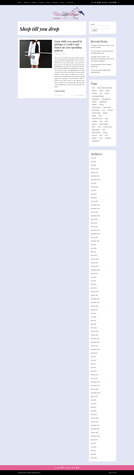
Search (93, 24)
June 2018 (93, 317)
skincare (105, 132)
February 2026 (95, 169)
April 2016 (93, 411)
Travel (62, 2)
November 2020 (95, 241)
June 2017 (93, 360)
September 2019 (95, 270)
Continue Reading (60, 91)
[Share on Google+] (83, 95)
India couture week (97, 118)
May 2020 (93, 252)
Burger (108, 90)
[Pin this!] (81, 95)
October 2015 (94, 432)
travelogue (108, 138)
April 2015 (93, 454)
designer (94, 104)
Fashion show (107, 107)
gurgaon (105, 113)
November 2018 (95, 302)
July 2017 (93, 356)
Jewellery (94, 121)
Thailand (94, 138)
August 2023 (94, 219)
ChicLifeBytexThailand (98, 96)
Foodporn (110, 110)
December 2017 (95, 338)
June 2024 (93, 194)
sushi (106, 135)
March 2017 (94, 371)
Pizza (99, 127)
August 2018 (94, 309)
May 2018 (93, 320)
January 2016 (94, 421)
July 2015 (93, 443)
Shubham (104, 2)
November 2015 (95, 429)
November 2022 (95, 230)
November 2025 (95, 176)
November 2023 (95, 208)
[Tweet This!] (80, 95)
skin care (94, 135)
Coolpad (94, 102)
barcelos (94, 90)
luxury (106, 121)
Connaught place (106, 99)
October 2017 (94, 346)
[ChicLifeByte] (67, 12)
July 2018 (93, 313)
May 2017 (93, 364)
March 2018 (94, 328)
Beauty (34, 2)
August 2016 (94, 396)
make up (94, 124)
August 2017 (94, 353)
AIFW (93, 88)
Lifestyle (55, 2)
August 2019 (94, 273)
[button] (36, 54)
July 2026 (93, 158)
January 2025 (94, 187)
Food (48, 2)
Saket (103, 129)
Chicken (107, 93)
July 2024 (93, 190)
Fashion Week (96, 110)
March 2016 (94, 414)
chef (101, 93)
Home (19, 2)
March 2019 (94, 288)
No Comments (59, 95)
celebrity (94, 93)
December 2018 (95, 299)
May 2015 (93, 450)
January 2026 (94, 172)
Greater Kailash (96, 113)
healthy (94, 116)
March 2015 (94, 458)
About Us (27, 2)
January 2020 (94, 262)
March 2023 (94, 223)
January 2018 (94, 335)
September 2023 (95, 216)
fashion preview (96, 107)
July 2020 (93, 244)
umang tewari (95, 141)
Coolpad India (103, 102)
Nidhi (95, 2)
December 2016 (95, 382)
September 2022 (95, 234)
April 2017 (93, 367)
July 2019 (93, 277)
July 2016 (93, 400)
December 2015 (95, 425)
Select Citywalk (96, 132)
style (101, 135)
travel (100, 138)
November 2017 (95, 342)
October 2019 (94, 266)
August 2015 (94, 439)
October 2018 (94, 306)
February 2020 (95, 259)
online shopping (103, 124)
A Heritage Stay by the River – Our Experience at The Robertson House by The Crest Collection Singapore (102, 59)
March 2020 (94, 255)
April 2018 (93, 324)
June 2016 (93, 403)
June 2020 (93, 248)
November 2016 (95, 385)
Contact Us (70, 2)
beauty (101, 90)
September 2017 (95, 349)
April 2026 (93, 165)
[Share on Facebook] (78, 95)
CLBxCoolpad (95, 99)
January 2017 (94, 378)
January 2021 (94, 237)
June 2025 (93, 183)
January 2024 (94, 201)
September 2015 (95, 436)
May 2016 (93, 407)
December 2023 (95, 205)
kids (101, 121)
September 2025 (95, 179)
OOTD (93, 127)
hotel (100, 116)
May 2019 (93, 281)
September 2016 (95, 393)
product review (107, 127)
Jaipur (106, 118)
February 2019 (95, 291)
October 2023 (94, 212)
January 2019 (94, 295)
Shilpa (110, 2)
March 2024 (94, 197)
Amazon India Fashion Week (104, 88)
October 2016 (94, 389)
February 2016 (95, 418)
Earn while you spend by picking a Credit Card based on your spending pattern (68, 46)
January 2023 (94, 226)
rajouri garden (96, 129)
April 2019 (93, 284)
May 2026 (93, 161)
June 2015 (93, 447)
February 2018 (95, 331)
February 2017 (95, 374)
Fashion (41, 2)
